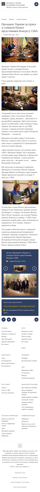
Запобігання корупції (28, 378)
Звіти (3, 428)
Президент (25, 355)
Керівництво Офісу (27, 370)
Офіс (23, 367)
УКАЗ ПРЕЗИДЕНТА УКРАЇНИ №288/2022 (19, 306)
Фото (23, 328)
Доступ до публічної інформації (8, 420)
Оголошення (25, 373)
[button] (9, 319)
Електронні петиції (28, 400)
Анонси (4, 388)
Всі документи (6, 366)
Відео (24, 348)
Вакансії (24, 375)
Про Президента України (29, 361)
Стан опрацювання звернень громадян (27, 408)
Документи (6, 355)
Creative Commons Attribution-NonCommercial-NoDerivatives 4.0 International (20, 454)
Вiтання (4, 336)
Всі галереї (25, 342)
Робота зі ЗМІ (6, 390)
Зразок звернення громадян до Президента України (29, 392)
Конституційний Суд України (20, 482)
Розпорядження (6, 361)
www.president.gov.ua (31, 460)
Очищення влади (28, 415)
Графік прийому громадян (30, 397)
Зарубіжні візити (27, 339)
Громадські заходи (27, 331)
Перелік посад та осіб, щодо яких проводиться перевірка (29, 426)
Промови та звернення (9, 334)
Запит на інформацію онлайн (8, 425)
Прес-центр (6, 384)
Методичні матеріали (8, 431)
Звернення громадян (30, 384)
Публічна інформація (10, 415)
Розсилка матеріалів (8, 393)
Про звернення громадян (29, 388)
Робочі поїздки (26, 336)
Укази (3, 358)
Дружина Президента (8, 342)
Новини (11, 19)
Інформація (25, 419)
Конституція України (8, 363)
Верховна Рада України (20, 477)
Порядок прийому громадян (27, 403)
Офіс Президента (7, 339)
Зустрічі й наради (27, 334)
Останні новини (22, 19)
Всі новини (5, 344)
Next (34, 268)
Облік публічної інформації (7, 434)
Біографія (24, 358)
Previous (6, 268)
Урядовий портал (20, 473)
